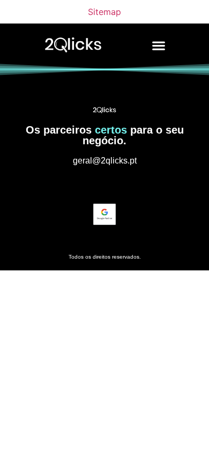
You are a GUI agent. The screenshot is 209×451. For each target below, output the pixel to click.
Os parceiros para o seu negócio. (105, 135)
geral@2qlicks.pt (105, 160)
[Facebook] (124, 184)
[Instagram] (84, 184)
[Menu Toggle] (159, 45)
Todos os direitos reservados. (105, 257)
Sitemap (104, 11)
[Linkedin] (104, 184)
